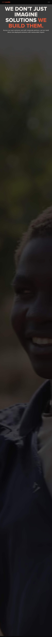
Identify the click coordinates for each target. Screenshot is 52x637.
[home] (6, 2)
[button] (48, 2)
